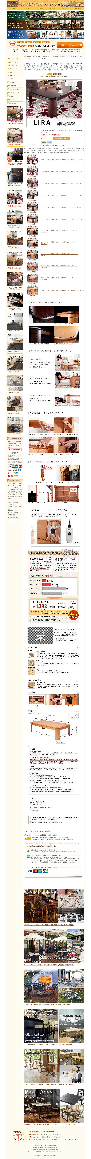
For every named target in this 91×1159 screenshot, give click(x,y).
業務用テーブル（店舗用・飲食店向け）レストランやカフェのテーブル (49, 1124)
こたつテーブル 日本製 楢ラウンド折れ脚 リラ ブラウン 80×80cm (61, 219)
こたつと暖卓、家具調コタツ (42, 56)
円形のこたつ (12, 72)
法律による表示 (12, 103)
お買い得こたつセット (14, 62)
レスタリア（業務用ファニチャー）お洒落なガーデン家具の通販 (47, 1005)
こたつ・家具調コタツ (12, 58)
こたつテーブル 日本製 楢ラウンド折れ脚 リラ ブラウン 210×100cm (62, 159)
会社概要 (13, 8)
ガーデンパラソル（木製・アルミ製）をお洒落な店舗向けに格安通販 (49, 965)
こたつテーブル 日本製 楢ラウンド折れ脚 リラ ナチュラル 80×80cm (62, 290)
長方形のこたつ (13, 65)
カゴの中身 (65, 8)
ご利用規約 (26, 8)
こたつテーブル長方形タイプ (60, 56)
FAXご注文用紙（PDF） (15, 89)
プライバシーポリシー (14, 99)
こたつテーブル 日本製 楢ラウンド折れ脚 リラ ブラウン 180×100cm (62, 171)
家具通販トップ (28, 56)
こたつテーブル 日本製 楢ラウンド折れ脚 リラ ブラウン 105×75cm (62, 207)
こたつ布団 (12, 75)
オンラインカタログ (14, 92)
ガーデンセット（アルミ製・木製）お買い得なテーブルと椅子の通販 (49, 925)
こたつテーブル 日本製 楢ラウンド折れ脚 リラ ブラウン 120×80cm (62, 195)
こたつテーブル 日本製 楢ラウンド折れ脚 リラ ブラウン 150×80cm (62, 183)
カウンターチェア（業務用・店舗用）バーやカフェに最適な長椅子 (48, 1044)
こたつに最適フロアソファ (13, 79)
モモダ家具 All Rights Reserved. (48, 1155)
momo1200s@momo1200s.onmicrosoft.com (45, 1149)
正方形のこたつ (13, 68)
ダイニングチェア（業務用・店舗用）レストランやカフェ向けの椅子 (49, 1084)
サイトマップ (78, 8)
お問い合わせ (52, 8)
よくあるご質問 (39, 8)
